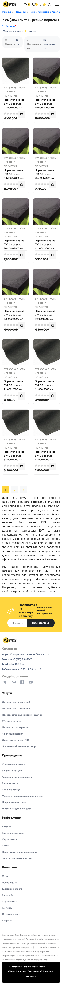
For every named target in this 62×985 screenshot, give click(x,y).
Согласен (31, 977)
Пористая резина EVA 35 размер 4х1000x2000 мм (45, 455)
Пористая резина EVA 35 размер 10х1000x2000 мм (14, 314)
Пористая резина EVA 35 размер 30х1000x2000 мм (14, 174)
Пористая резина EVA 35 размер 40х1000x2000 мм (45, 103)
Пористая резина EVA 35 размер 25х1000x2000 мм (45, 174)
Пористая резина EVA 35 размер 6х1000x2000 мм (45, 385)
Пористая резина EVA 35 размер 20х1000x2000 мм (14, 244)
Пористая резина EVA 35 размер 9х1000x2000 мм (14, 103)
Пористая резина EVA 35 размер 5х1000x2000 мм (14, 455)
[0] (26, 4)
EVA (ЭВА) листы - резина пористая (14, 91)
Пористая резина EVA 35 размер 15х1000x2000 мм (45, 244)
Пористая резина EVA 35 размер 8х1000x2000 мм (45, 314)
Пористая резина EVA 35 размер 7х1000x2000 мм (14, 385)
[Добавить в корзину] (21, 114)
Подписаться (41, 623)
